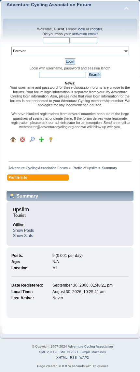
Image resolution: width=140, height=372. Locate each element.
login (81, 29)
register (96, 29)
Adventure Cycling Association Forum (49, 4)
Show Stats (23, 235)
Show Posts (23, 230)
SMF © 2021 (69, 352)
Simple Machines (93, 352)
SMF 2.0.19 (48, 352)
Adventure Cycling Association (90, 346)
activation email (84, 34)
